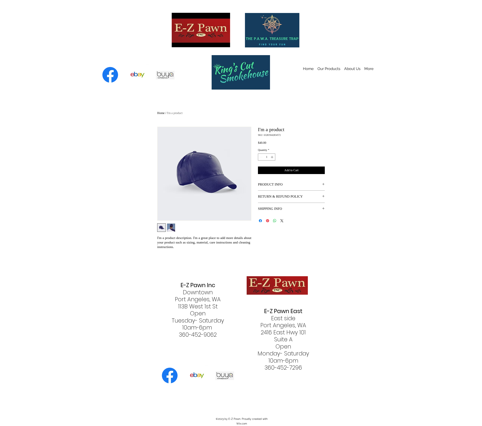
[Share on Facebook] (260, 220)
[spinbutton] (266, 157)
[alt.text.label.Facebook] (110, 74)
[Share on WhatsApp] (274, 220)
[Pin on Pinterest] (267, 220)
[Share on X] (282, 220)
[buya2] (138, 74)
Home (161, 113)
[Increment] (272, 157)
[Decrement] (261, 157)
